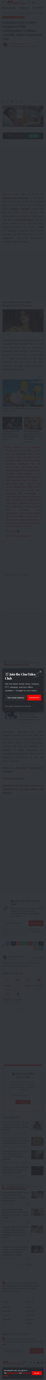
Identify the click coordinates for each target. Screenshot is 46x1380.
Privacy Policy (13, 1373)
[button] (37, 1373)
